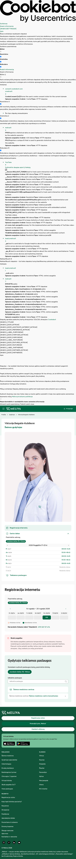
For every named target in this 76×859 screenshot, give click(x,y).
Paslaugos (5, 752)
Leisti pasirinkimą (12, 404)
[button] (40, 91)
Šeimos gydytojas (13, 427)
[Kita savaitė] (65, 608)
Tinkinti (23, 404)
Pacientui (5, 793)
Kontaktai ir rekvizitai (9, 837)
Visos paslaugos (7, 789)
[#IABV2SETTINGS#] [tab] (8, 29)
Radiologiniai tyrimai (9, 772)
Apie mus (5, 833)
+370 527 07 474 (44, 627)
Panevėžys (43, 772)
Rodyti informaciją (7, 69)
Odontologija (6, 764)
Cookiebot (52, 319)
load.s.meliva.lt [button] (10, 240)
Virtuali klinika (7, 780)
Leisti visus (30, 404)
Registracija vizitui (8, 797)
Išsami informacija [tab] (6, 26)
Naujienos (5, 806)
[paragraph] (38, 377)
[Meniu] (3, 409)
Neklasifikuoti (6, 259)
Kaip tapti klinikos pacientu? (12, 801)
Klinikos (42, 752)
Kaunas (41, 760)
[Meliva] (38, 713)
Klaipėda (42, 764)
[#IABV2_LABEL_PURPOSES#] (11, 332)
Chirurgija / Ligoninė (9, 776)
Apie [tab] (1, 31)
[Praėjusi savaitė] (10, 608)
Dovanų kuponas (7, 826)
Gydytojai (12, 414)
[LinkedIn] (14, 842)
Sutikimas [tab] (3, 23)
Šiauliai (41, 768)
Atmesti (3, 404)
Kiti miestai (43, 789)
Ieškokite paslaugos (15, 678)
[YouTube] (19, 842)
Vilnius (41, 755)
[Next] (68, 545)
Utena (41, 784)
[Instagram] (4, 842)
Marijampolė (43, 780)
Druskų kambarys (8, 768)
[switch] (0, 56)
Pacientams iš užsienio (10, 822)
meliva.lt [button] (8, 129)
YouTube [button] (8, 164)
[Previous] (7, 545)
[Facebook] (9, 842)
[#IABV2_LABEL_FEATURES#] (11, 340)
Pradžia (3, 414)
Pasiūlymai (5, 814)
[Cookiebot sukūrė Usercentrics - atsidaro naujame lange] (38, 11)
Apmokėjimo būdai (8, 818)
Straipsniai (5, 810)
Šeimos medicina (8, 755)
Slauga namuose (7, 830)
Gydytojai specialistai (9, 760)
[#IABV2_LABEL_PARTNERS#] (11, 347)
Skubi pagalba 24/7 (9, 784)
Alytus (41, 776)
